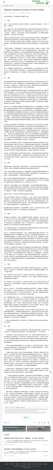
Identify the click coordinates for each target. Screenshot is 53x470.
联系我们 (45, 464)
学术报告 (34, 464)
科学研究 (12, 464)
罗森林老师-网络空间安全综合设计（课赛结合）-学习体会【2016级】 (24, 438)
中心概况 (7, 464)
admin (5, 12)
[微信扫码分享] (39, 422)
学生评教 (22, 12)
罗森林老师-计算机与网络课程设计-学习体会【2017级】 (20, 449)
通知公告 (39, 464)
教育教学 (17, 464)
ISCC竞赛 (23, 464)
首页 (3, 5)
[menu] (49, 2)
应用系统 (29, 464)
